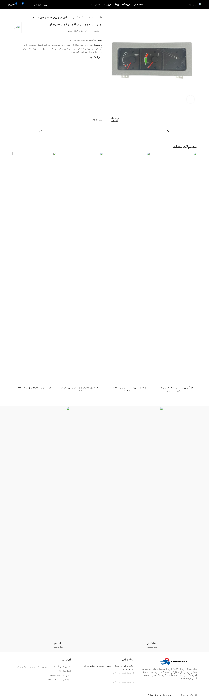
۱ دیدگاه (116, 673)
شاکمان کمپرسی (77, 17)
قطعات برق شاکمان (44, 48)
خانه (100, 17)
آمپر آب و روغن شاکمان (83, 45)
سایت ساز (166, 695)
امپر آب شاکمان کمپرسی (39, 45)
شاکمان (91, 17)
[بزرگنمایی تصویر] (190, 99)
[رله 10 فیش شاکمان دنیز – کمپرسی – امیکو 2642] (81, 268)
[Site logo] (194, 4)
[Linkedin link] (75, 57)
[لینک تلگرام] (71, 57)
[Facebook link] (86, 57)
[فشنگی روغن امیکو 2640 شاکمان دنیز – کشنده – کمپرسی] (175, 268)
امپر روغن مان (61, 48)
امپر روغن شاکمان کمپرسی (81, 48)
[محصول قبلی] (22, 17)
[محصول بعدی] (14, 17)
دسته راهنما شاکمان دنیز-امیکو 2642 (34, 387)
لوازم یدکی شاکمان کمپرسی (84, 52)
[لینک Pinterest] (79, 57)
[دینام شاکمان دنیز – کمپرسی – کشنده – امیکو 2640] (128, 268)
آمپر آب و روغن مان (61, 45)
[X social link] (83, 57)
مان (69, 40)
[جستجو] (30, 5)
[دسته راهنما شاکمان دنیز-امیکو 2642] (34, 268)
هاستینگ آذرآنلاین (153, 695)
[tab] (114, 118)
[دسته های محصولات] (151, 528)
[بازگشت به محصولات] (18, 17)
